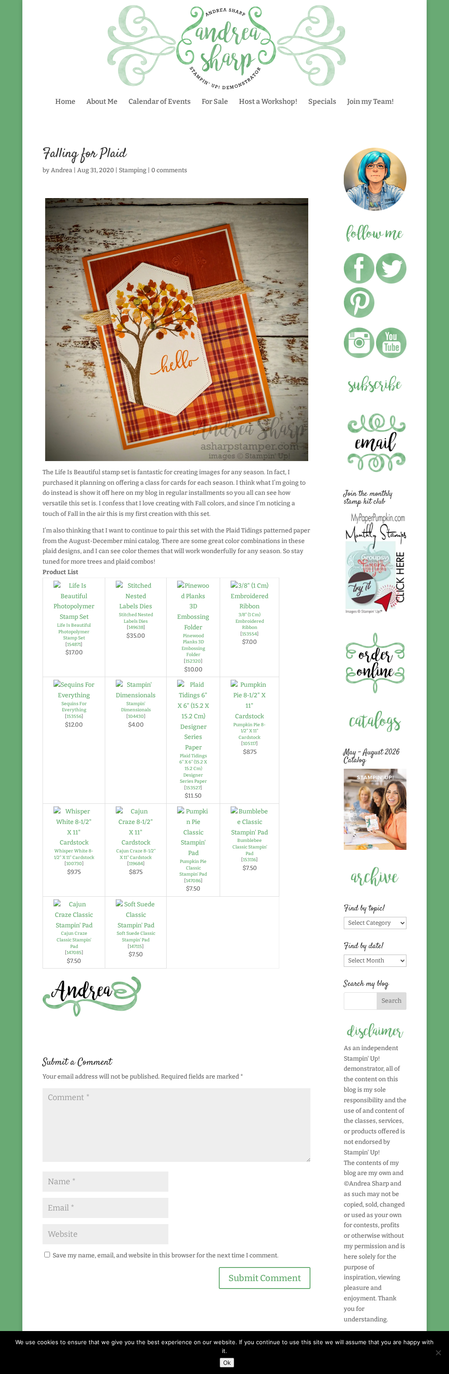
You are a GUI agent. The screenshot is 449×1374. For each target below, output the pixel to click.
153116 (249, 860)
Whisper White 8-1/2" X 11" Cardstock (74, 854)
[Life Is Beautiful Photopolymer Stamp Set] (73, 617)
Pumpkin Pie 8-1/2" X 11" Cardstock (249, 731)
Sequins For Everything (74, 707)
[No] (438, 1352)
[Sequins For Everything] (73, 695)
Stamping (132, 170)
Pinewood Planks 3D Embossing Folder (193, 645)
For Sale (215, 102)
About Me (102, 102)
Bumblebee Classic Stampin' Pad (249, 847)
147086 (193, 881)
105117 (249, 743)
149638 (135, 627)
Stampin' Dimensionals (136, 707)
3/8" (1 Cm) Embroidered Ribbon (249, 621)
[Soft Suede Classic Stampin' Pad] (136, 925)
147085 (74, 952)
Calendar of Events (159, 102)
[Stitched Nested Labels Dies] (136, 606)
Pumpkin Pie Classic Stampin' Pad (193, 868)
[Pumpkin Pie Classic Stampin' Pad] (193, 853)
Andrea (61, 170)
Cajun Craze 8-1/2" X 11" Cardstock (136, 854)
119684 (136, 863)
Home (65, 102)
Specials (322, 102)
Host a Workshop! (268, 102)
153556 (74, 716)
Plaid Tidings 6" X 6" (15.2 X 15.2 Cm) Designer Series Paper (193, 768)
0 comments (169, 170)
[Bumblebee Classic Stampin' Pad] (249, 832)
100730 (74, 863)
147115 (135, 946)
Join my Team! (370, 102)
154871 (74, 644)
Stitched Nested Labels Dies (136, 618)
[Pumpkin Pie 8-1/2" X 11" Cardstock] (249, 716)
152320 (193, 661)
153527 (193, 788)
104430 (136, 716)
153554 (249, 634)
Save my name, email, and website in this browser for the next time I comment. (165, 1255)
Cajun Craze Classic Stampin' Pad (74, 939)
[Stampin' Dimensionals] (136, 695)
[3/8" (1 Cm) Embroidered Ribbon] (249, 606)
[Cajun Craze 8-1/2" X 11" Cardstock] (136, 842)
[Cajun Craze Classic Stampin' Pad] (73, 925)
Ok (227, 1362)
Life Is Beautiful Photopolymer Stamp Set (74, 631)
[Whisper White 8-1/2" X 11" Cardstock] (73, 842)
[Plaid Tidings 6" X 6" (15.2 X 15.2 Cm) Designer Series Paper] (193, 747)
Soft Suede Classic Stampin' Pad (136, 936)
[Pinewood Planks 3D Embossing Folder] (193, 627)
